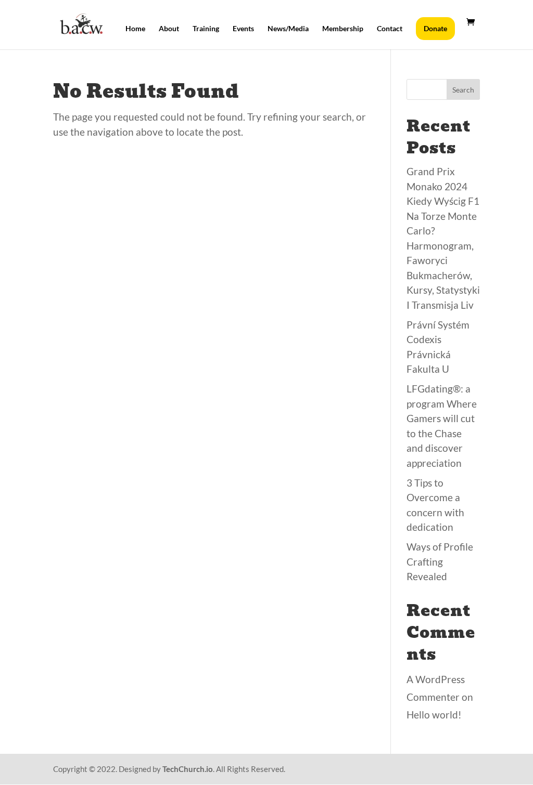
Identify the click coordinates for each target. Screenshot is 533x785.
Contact (389, 29)
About (169, 29)
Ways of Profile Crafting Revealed (440, 561)
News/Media (288, 29)
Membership (342, 29)
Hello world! (434, 715)
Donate (435, 28)
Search (463, 89)
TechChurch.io (187, 769)
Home (135, 29)
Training (206, 29)
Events (243, 29)
